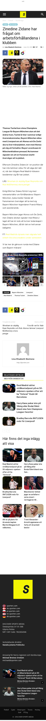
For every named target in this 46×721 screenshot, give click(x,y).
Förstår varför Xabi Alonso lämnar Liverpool (33, 326)
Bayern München (17, 292)
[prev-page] (4, 430)
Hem (4, 20)
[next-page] (8, 430)
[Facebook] (5, 52)
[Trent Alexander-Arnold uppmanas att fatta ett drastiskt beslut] (34, 510)
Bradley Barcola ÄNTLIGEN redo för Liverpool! (11, 494)
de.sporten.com (13, 608)
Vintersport (21, 710)
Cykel (13, 710)
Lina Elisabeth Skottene (13, 47)
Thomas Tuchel (20, 295)
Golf (19, 712)
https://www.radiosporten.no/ (22, 52)
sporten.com (12, 606)
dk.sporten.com (13, 616)
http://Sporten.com (23, 362)
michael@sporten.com (12, 660)
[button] (4, 14)
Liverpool (29, 292)
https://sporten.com (11, 52)
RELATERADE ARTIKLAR (13, 375)
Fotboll (10, 20)
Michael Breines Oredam (26, 681)
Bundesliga (20, 20)
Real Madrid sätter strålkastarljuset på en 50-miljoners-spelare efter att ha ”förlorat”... (12, 469)
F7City (26, 712)
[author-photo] (23, 355)
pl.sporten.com (13, 611)
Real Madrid (8, 295)
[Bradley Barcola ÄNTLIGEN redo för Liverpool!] (9, 421)
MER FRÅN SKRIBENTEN (13, 379)
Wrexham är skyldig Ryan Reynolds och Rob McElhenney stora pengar (12, 329)
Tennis (30, 710)
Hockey (37, 710)
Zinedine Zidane (32, 295)
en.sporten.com (13, 614)
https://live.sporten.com (16, 52)
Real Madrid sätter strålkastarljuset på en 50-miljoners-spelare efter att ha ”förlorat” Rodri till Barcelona (30, 391)
